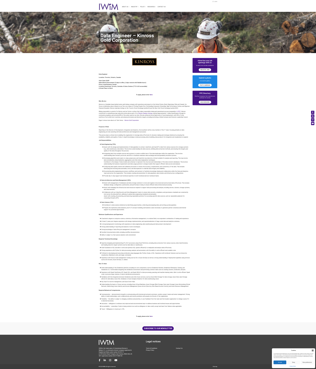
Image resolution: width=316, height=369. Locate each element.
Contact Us (162, 6)
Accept (280, 362)
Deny (293, 362)
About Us (125, 6)
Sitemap (215, 366)
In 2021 (178, 111)
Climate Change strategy (145, 113)
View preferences (307, 362)
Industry (134, 6)
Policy (142, 6)
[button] (313, 350)
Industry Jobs (204, 69)
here (151, 94)
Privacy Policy (293, 366)
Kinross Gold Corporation (132, 120)
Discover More (205, 102)
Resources (151, 6)
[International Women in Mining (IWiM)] (108, 9)
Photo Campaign (205, 85)
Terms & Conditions (151, 348)
